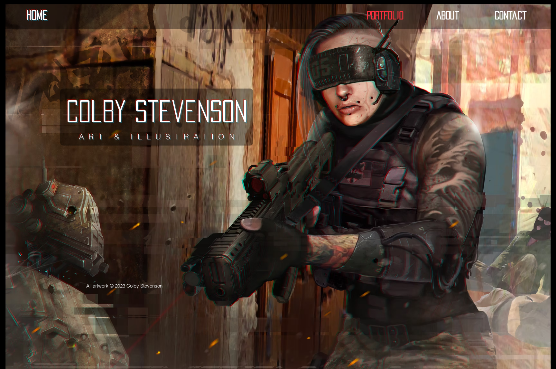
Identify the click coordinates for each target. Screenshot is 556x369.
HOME (37, 15)
